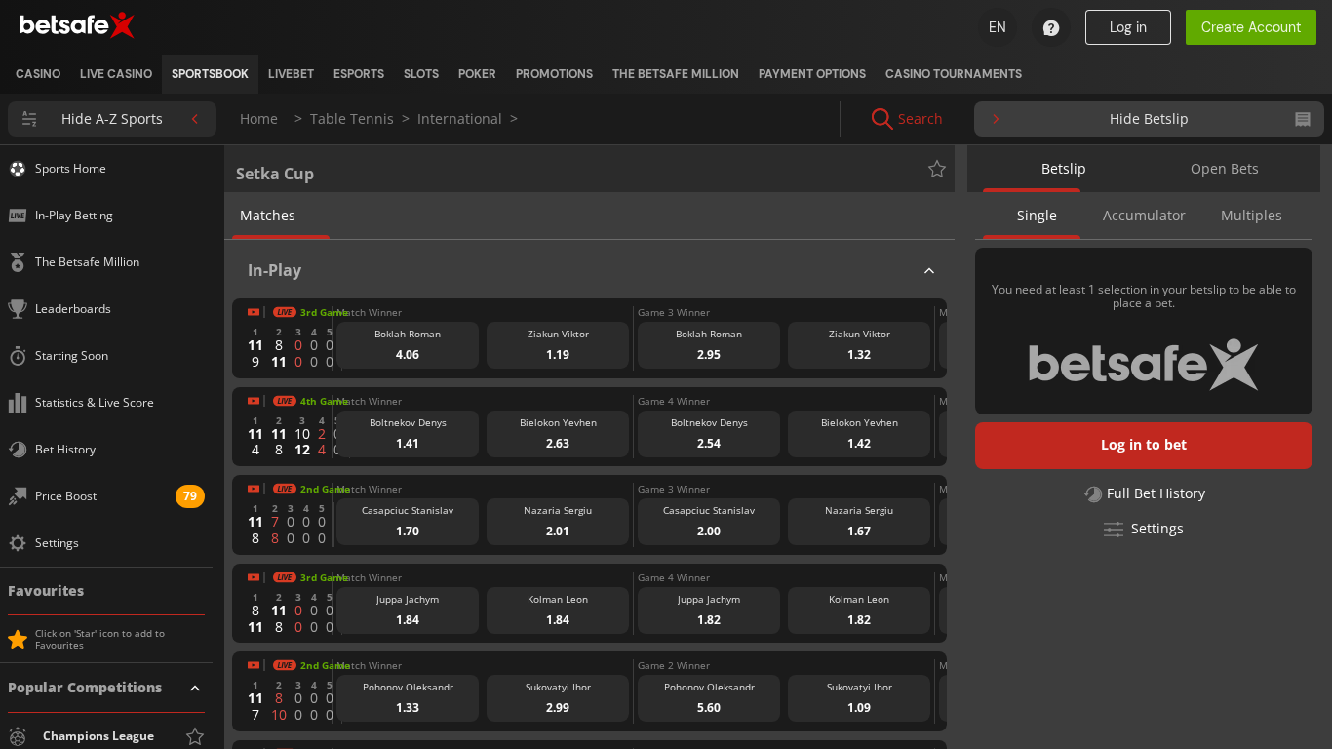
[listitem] (38, 74)
